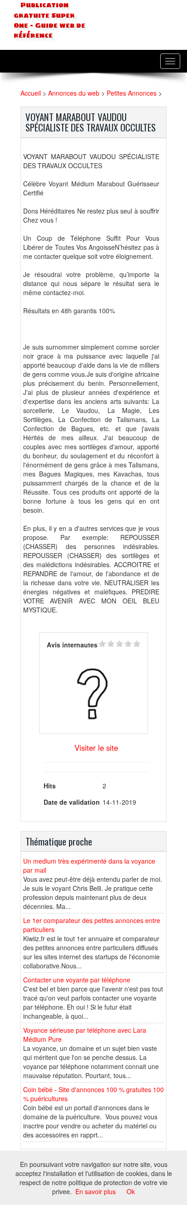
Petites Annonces (132, 92)
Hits (50, 785)
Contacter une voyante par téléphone (76, 979)
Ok (131, 1191)
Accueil (30, 92)
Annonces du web (73, 92)
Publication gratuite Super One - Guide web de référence (49, 20)
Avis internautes (72, 644)
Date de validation (72, 802)
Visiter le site (96, 747)
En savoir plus (95, 1191)
